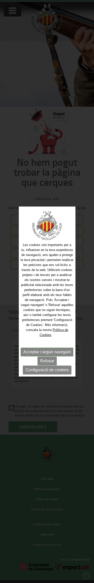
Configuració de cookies (47, 370)
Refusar (47, 361)
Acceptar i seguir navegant (47, 352)
